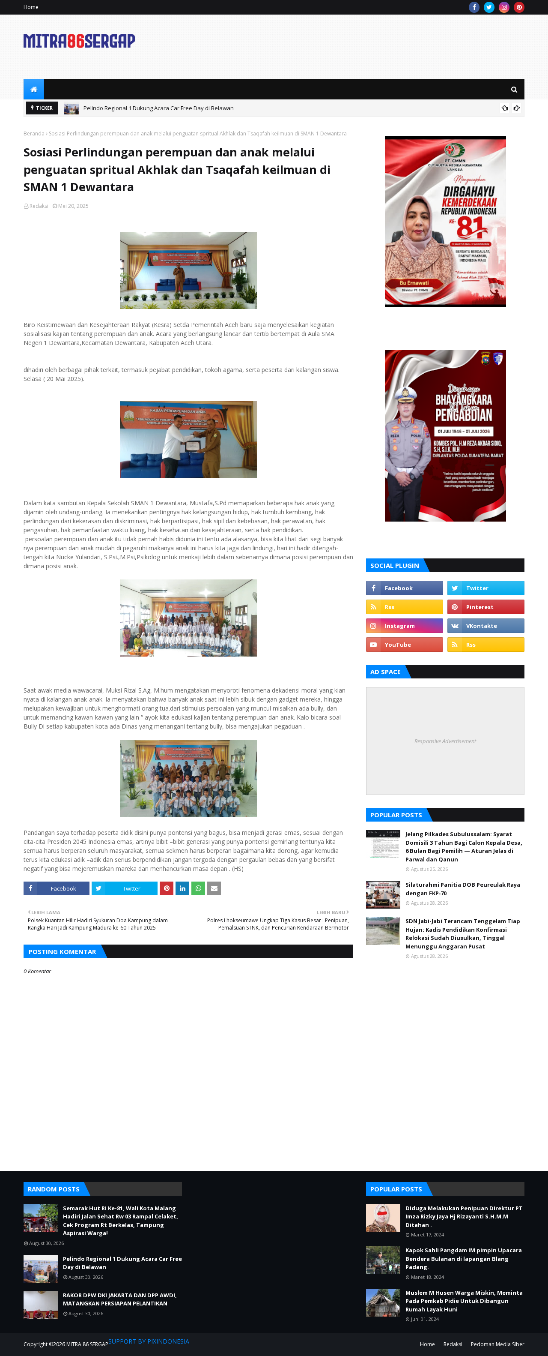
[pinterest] (519, 7)
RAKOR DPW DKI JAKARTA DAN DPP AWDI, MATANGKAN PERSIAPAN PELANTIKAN (120, 1299)
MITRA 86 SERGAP (87, 1344)
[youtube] (404, 644)
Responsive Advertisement (445, 741)
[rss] (404, 607)
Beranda (34, 133)
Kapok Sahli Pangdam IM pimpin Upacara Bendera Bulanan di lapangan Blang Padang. (463, 1258)
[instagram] (504, 7)
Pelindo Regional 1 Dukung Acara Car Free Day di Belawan (158, 108)
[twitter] (489, 7)
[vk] (485, 625)
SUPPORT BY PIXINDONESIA (148, 1341)
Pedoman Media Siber (497, 1344)
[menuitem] (34, 89)
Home (31, 7)
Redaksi (39, 206)
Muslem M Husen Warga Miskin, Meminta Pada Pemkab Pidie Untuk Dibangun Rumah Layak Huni (464, 1301)
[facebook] (474, 7)
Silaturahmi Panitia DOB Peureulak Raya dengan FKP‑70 (462, 889)
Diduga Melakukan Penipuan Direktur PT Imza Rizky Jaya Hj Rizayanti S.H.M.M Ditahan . (464, 1216)
